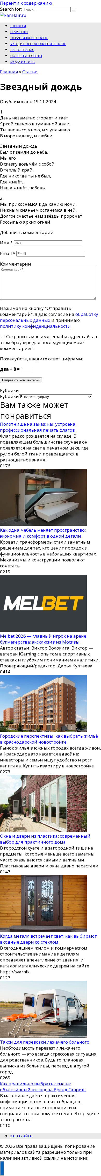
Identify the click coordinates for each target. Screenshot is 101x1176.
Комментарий (15, 264)
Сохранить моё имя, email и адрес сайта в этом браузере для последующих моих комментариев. (49, 342)
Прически (19, 32)
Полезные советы (26, 55)
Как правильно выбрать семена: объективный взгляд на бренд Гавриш (43, 1087)
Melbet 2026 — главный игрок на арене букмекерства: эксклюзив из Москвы (43, 639)
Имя (6, 243)
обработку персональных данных (49, 317)
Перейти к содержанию (26, 3)
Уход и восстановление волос (38, 43)
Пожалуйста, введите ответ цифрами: (41, 359)
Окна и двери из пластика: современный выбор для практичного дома (45, 839)
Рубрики (9, 396)
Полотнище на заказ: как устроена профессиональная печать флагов (37, 427)
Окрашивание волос (29, 37)
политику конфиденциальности (35, 326)
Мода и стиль (22, 61)
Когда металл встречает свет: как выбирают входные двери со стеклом (48, 939)
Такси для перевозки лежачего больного (44, 1042)
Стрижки (18, 26)
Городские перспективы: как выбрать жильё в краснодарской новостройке (49, 739)
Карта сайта (21, 1136)
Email (7, 253)
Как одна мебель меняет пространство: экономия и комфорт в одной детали (43, 533)
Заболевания (22, 49)
